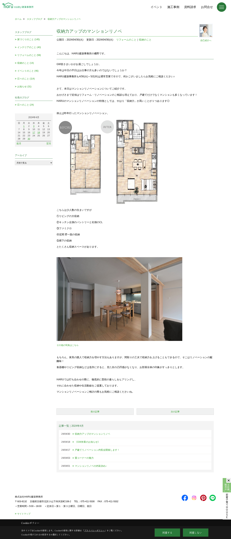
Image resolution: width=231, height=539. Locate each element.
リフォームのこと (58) (29, 55)
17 (34, 132)
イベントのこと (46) (27, 70)
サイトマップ (23, 513)
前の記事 (95, 411)
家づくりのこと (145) (28, 39)
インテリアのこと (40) (29, 47)
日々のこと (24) (25, 104)
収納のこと (145, 39)
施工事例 (173, 7)
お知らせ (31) (24, 86)
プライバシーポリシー (94, 530)
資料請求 (190, 7)
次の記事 (175, 411)
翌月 (48, 143)
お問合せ (207, 7)
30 (29, 138)
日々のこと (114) (26, 78)
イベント (156, 7)
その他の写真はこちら (68, 345)
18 (38, 132)
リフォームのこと (126, 39)
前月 (18, 143)
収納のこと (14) (25, 63)
